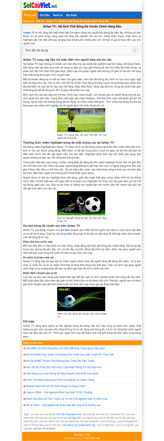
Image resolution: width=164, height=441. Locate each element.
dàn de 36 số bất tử (44, 428)
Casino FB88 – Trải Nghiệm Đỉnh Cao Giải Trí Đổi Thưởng (59, 392)
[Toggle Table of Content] (134, 50)
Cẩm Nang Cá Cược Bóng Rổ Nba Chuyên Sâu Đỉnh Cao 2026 (62, 373)
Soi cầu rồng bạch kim (69, 414)
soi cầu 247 (74, 417)
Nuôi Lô (58, 15)
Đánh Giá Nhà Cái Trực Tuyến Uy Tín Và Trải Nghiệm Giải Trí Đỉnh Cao (66, 399)
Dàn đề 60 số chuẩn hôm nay (78, 425)
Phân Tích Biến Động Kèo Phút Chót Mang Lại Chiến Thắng (60, 380)
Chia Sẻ (40, 21)
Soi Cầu (44, 15)
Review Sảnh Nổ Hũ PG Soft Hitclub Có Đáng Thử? (55, 386)
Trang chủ (30, 15)
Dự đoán (71, 15)
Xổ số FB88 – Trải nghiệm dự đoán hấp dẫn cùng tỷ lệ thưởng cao (63, 405)
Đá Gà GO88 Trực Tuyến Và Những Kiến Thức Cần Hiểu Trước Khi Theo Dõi (70, 354)
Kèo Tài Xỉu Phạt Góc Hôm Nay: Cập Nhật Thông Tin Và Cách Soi (64, 367)
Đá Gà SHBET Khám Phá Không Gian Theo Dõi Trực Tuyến (60, 361)
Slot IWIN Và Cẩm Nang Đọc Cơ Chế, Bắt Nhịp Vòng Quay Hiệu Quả (65, 348)
